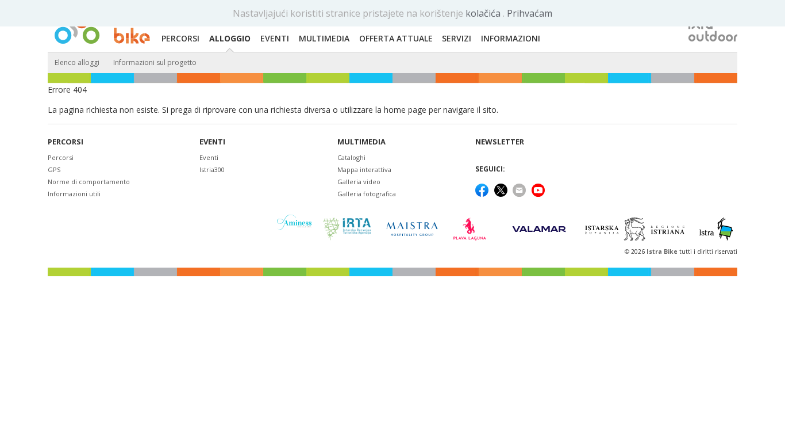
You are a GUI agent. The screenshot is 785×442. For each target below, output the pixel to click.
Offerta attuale (396, 38)
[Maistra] (412, 229)
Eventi (212, 142)
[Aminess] (294, 229)
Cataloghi (351, 157)
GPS (54, 169)
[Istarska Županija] (636, 229)
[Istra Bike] (102, 26)
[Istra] (716, 229)
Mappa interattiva (364, 169)
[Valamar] (539, 229)
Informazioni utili (74, 193)
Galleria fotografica (366, 193)
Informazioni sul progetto (155, 62)
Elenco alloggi (77, 62)
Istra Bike (663, 251)
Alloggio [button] (230, 38)
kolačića (484, 13)
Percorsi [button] (180, 38)
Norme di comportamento (89, 181)
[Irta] (347, 229)
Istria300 (212, 169)
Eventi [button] (274, 38)
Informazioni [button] (510, 38)
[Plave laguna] (473, 229)
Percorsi (65, 142)
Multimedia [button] (324, 38)
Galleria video (358, 181)
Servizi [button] (456, 38)
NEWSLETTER (499, 142)
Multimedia (361, 142)
